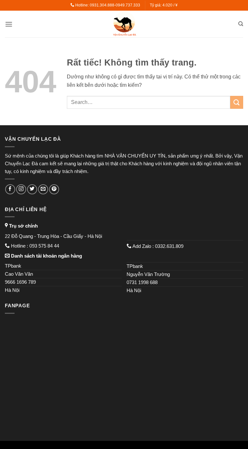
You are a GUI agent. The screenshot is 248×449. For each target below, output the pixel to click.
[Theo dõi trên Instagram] (21, 189)
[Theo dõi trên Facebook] (10, 189)
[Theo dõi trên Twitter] (32, 189)
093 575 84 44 (44, 246)
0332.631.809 (170, 246)
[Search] (240, 24)
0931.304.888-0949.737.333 (115, 5)
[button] (9, 24)
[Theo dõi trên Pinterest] (54, 189)
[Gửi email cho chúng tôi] (43, 189)
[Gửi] (236, 102)
